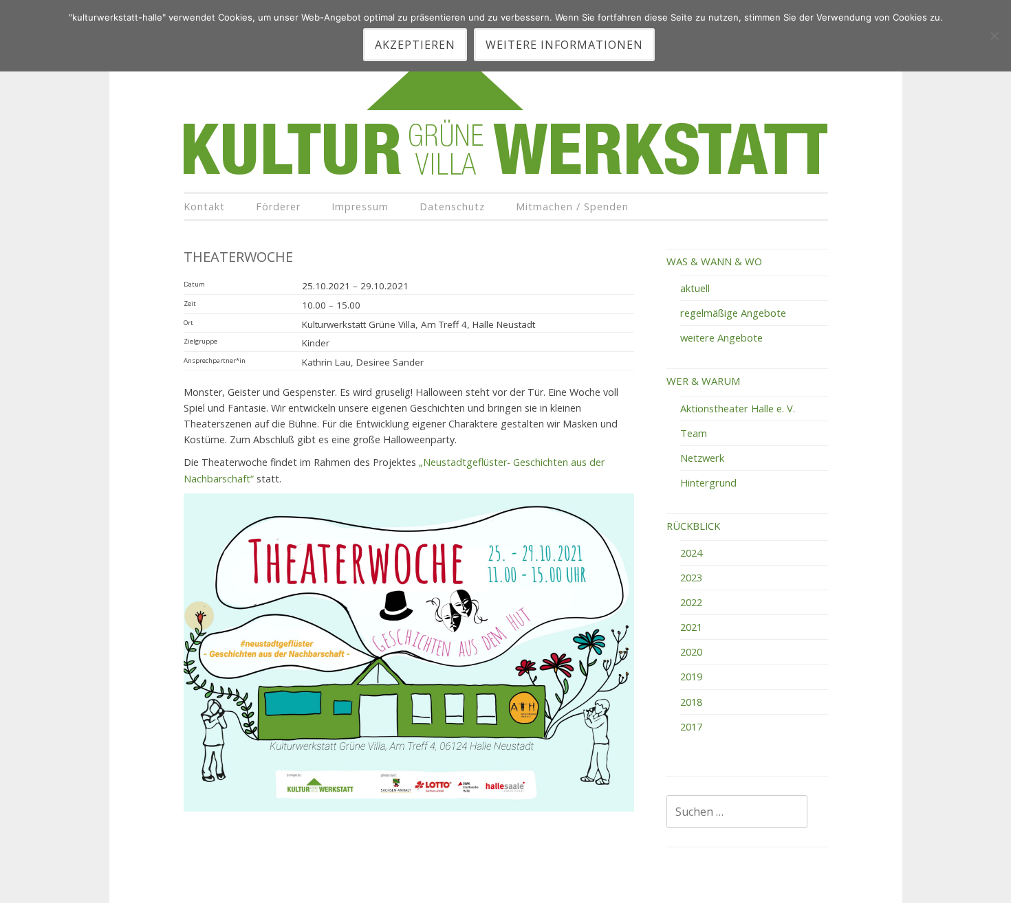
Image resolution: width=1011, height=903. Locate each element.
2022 (691, 602)
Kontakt (204, 206)
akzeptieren (415, 44)
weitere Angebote (721, 337)
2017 (691, 726)
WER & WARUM (703, 381)
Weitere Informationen (564, 44)
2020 (691, 651)
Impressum (360, 206)
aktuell (695, 288)
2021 (691, 627)
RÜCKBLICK (693, 526)
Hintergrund (708, 482)
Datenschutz (452, 206)
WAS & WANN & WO (714, 261)
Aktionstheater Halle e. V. (737, 408)
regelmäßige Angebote (733, 313)
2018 (691, 702)
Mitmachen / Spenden (572, 206)
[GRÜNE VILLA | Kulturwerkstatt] (505, 172)
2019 (691, 676)
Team (693, 433)
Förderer (278, 206)
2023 (691, 577)
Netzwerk (702, 458)
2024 (691, 552)
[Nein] (994, 36)
